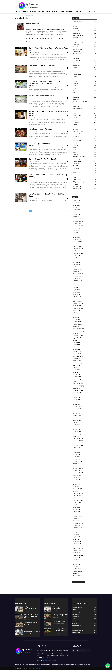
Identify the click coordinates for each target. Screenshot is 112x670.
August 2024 (76, 255)
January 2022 (76, 326)
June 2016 (75, 479)
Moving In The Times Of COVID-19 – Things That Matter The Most (30, 608)
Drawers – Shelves (77, 63)
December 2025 (77, 219)
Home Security (76, 106)
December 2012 (77, 575)
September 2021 (77, 335)
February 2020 (76, 379)
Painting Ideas (76, 143)
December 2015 (77, 493)
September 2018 (77, 418)
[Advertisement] (69, 5)
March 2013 (76, 569)
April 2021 (75, 347)
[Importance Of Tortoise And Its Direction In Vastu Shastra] (47, 616)
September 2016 (77, 473)
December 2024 (77, 246)
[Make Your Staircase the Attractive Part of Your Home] (21, 197)
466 (26, 211)
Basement (75, 28)
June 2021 (75, 342)
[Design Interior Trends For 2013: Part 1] (19, 624)
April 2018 (75, 429)
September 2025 (77, 225)
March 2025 (76, 239)
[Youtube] (30, 41)
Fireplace (75, 76)
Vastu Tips (75, 177)
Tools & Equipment (77, 166)
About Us (87, 11)
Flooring (75, 81)
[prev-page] (16, 211)
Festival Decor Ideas (78, 74)
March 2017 (76, 459)
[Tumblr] (54, 38)
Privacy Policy (38, 668)
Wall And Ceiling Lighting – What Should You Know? (59, 622)
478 (42, 211)
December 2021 (77, 328)
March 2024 (76, 267)
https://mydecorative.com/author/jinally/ (34, 25)
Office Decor (76, 138)
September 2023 (77, 280)
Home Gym (76, 99)
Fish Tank (75, 79)
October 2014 (76, 525)
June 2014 (75, 534)
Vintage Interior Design (78, 182)
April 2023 (75, 292)
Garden (48, 11)
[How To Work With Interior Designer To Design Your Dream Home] (21, 51)
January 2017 (76, 463)
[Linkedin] (38, 38)
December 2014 (77, 521)
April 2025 (75, 237)
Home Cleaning (76, 97)
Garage (74, 88)
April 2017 (75, 456)
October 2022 (76, 306)
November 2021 (77, 331)
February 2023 (76, 296)
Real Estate (75, 152)
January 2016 (76, 491)
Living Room (69, 11)
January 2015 (76, 518)
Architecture (76, 24)
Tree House (76, 168)
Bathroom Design (77, 31)
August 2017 (76, 447)
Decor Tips (75, 56)
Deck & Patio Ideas (77, 49)
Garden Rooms (75, 586)
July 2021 (75, 340)
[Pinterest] (49, 38)
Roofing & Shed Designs (79, 156)
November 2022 (77, 303)
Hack (74, 92)
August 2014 (76, 530)
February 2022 (76, 324)
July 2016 (75, 477)
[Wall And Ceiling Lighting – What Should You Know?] (47, 623)
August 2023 (76, 283)
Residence (75, 154)
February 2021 (76, 351)
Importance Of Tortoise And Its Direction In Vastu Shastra (60, 614)
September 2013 (77, 555)
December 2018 (77, 411)
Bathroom (25, 11)
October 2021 (76, 333)
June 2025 (75, 232)
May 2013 (75, 564)
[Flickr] (30, 38)
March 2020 (76, 376)
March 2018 (76, 431)
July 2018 (75, 422)
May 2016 (75, 482)
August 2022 (76, 310)
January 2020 (76, 381)
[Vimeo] (60, 38)
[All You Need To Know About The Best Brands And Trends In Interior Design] (19, 632)
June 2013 (75, 562)
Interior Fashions (77, 115)
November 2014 (77, 523)
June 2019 (75, 397)
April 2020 (75, 374)
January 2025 (76, 244)
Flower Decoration (77, 83)
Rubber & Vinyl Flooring (78, 159)
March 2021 (76, 349)
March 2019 (76, 404)
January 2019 (76, 408)
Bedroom (33, 11)
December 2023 (77, 273)
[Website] (27, 41)
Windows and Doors (78, 188)
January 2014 (76, 546)
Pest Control (76, 145)
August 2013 (76, 557)
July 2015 (75, 505)
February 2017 (76, 461)
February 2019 (76, 406)
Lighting (75, 124)
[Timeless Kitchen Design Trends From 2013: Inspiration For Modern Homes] (21, 84)
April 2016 (75, 484)
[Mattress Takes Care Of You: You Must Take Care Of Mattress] (21, 114)
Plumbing (75, 147)
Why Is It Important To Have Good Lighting (59, 607)
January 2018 (76, 436)
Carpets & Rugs (77, 37)
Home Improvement (78, 101)
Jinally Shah (31, 52)
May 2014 (75, 537)
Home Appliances (77, 95)
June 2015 (75, 507)
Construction (76, 44)
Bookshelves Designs (78, 35)
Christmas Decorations (78, 42)
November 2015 (77, 495)
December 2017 (77, 438)
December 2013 (77, 548)
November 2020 (77, 358)
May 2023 (75, 290)
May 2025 (75, 235)
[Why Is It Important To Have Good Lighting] (47, 609)
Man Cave (75, 129)
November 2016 (77, 468)
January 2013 (76, 573)
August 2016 (76, 475)
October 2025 (76, 223)
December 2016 (77, 466)
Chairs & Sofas (76, 40)
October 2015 (76, 498)
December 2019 (77, 383)
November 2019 (77, 386)
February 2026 (76, 214)
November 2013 (77, 550)
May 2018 (75, 427)
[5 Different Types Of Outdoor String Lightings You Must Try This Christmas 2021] (47, 630)
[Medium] (43, 38)
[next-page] (45, 211)
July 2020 (75, 367)
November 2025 (77, 221)
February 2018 (76, 434)
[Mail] (41, 38)
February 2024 (76, 269)
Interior (54, 11)
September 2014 (77, 527)
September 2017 (77, 445)
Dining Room (76, 58)
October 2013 (76, 553)
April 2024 (75, 264)
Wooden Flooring (77, 191)
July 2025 (75, 230)
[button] (95, 11)
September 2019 (77, 390)
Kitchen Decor (76, 122)
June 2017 (75, 452)
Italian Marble (76, 117)
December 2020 (77, 356)
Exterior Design (76, 67)
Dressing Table (76, 65)
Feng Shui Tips (76, 72)
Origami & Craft (77, 140)
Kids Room (75, 120)
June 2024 (75, 260)
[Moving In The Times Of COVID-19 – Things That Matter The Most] (19, 609)
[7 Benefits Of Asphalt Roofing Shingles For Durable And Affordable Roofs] (19, 616)
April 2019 (75, 402)
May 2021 (75, 344)
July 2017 (75, 450)
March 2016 (76, 486)
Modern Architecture (78, 131)
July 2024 (75, 257)
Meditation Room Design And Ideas (42, 66)
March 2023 (76, 294)
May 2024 (75, 262)
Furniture (41, 11)
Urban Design (76, 172)
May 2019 (75, 399)
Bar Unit (75, 26)
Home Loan (76, 104)
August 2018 (76, 420)
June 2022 (75, 315)
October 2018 (76, 415)
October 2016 (76, 470)
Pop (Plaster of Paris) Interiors (80, 150)
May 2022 (75, 317)
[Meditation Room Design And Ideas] (21, 69)
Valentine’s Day (76, 175)
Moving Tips (76, 136)
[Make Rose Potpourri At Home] (21, 132)
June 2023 (75, 287)
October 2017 (76, 443)
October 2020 (76, 360)
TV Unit (74, 170)
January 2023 (76, 299)
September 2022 (77, 308)
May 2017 (75, 454)
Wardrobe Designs (77, 186)
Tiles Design (76, 163)
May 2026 (75, 207)
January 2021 (76, 354)
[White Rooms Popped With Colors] (21, 99)
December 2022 (77, 301)
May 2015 (75, 509)
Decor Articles (76, 51)
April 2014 (75, 539)
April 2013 (75, 566)
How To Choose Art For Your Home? (42, 159)
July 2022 (75, 312)
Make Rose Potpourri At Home (40, 129)
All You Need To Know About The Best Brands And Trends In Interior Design (32, 631)
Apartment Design (77, 21)
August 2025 (76, 228)
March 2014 (76, 541)
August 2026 (76, 200)
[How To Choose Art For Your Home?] (21, 162)
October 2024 (76, 251)
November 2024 (77, 248)
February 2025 (76, 241)
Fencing (75, 69)
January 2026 (76, 216)
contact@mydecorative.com (49, 660)
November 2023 (77, 276)
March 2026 (76, 212)
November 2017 (77, 440)
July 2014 (75, 532)
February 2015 (76, 516)
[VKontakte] (63, 38)
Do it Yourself (76, 60)
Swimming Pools (77, 161)
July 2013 (75, 559)
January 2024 (76, 271)
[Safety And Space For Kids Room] (21, 147)
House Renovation (77, 108)
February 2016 (76, 489)
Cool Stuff (75, 47)
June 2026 (75, 205)
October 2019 (76, 388)
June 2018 (75, 424)
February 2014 (76, 543)
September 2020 (77, 363)
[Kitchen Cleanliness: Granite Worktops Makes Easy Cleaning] (21, 178)
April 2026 (75, 209)
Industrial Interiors (77, 111)
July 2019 (75, 395)
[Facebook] (27, 38)
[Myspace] (46, 38)
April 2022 (75, 319)
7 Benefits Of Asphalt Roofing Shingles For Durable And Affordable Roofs (31, 616)
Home (18, 11)
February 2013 (76, 571)
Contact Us (79, 11)
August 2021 (76, 338)
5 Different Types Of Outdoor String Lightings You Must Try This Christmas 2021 (59, 630)
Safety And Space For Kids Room (41, 143)
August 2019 (76, 392)
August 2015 (76, 502)
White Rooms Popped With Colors (41, 96)
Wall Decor (75, 184)
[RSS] (52, 38)
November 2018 (77, 413)
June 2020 (75, 370)
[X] (57, 38)
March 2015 (76, 514)
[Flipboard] (32, 38)
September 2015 (77, 500)
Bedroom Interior (77, 33)
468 (34, 211)
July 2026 (75, 203)
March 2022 (76, 322)
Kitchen (62, 11)
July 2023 (75, 285)
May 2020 (75, 372)
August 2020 (76, 365)
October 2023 (76, 278)
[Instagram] (35, 38)
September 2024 (77, 253)
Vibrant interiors (77, 179)
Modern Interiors (77, 134)
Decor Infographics (77, 53)
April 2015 (75, 511)
